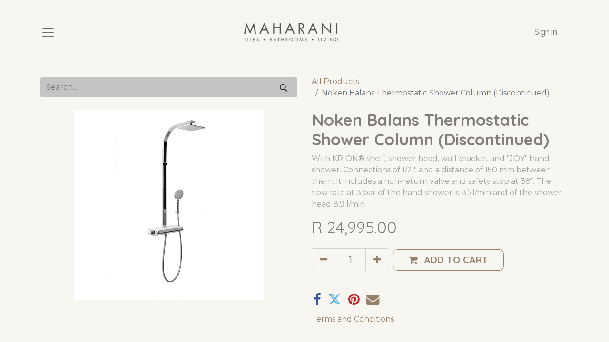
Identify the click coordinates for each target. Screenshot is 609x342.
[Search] (283, 87)
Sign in (545, 32)
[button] (448, 260)
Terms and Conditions (353, 318)
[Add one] (377, 259)
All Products (335, 81)
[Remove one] (323, 259)
